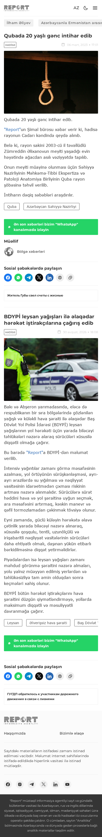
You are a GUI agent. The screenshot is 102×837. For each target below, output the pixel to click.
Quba (11, 206)
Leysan (13, 623)
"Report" (12, 129)
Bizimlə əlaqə (72, 733)
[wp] (18, 278)
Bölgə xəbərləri (31, 251)
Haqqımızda (15, 733)
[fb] (8, 278)
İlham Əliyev (19, 23)
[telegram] (29, 278)
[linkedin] (49, 278)
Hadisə (10, 45)
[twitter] (39, 278)
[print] (60, 278)
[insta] (20, 784)
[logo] (16, 8)
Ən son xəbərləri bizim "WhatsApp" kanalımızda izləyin (46, 227)
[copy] (70, 278)
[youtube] (67, 784)
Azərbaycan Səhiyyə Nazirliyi (51, 206)
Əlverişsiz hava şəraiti (48, 623)
